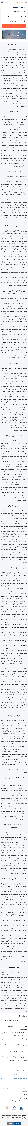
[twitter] (16, 1101)
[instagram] (19, 1101)
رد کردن (10, 1123)
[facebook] (12, 1101)
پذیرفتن (17, 1123)
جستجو (14, 26)
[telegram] (8, 1101)
